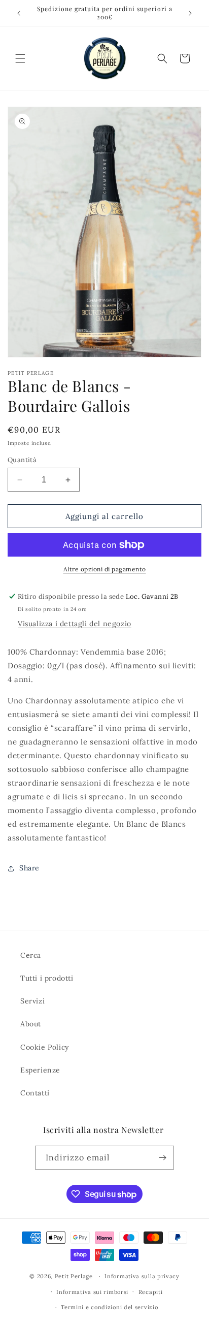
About (30, 1023)
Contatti (35, 1092)
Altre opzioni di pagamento (104, 569)
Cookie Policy (44, 1047)
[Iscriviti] (162, 1158)
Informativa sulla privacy (142, 1276)
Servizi (32, 1001)
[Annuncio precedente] (19, 13)
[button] (20, 58)
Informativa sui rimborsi (92, 1291)
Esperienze (40, 1070)
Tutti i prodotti (47, 978)
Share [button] (29, 867)
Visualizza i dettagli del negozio (74, 623)
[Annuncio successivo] (190, 13)
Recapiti (150, 1291)
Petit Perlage (74, 1276)
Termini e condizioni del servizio (109, 1307)
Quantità (22, 460)
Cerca (30, 955)
